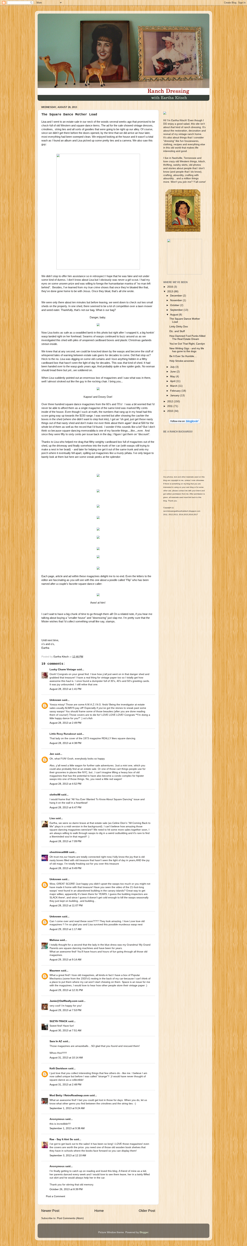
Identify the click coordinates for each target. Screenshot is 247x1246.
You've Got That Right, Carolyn (187, 343)
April (173, 381)
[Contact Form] (184, 273)
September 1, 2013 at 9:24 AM (67, 1108)
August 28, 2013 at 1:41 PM (65, 689)
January (175, 395)
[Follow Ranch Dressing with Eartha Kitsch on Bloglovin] (184, 423)
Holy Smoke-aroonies (181, 361)
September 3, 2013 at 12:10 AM (68, 1155)
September (177, 310)
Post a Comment (55, 1196)
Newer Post (50, 1211)
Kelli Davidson (58, 1068)
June (173, 371)
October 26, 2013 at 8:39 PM (66, 1189)
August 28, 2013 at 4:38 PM (65, 743)
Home (99, 1211)
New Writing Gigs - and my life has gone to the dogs (186, 350)
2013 (170, 291)
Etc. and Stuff (177, 331)
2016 (170, 286)
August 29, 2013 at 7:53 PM (65, 1010)
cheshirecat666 (59, 852)
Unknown (55, 700)
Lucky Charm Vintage (63, 669)
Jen (52, 754)
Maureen (55, 970)
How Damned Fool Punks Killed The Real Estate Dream (187, 337)
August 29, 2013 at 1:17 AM (65, 929)
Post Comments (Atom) (70, 1218)
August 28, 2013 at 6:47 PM (65, 807)
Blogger (144, 1232)
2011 (170, 406)
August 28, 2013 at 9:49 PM (65, 868)
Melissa (54, 940)
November (176, 300)
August (174, 314)
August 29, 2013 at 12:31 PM (66, 990)
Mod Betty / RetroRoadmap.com (69, 1095)
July (172, 367)
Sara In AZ (56, 1041)
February (175, 390)
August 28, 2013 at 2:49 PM (65, 722)
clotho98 (55, 794)
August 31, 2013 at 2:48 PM (65, 1084)
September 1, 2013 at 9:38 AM (67, 1128)
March (174, 386)
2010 (170, 411)
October (175, 305)
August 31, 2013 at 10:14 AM (66, 1057)
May (173, 376)
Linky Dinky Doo (178, 326)
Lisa (43, 121)
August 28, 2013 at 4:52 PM (65, 783)
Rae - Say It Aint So (61, 1139)
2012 (170, 401)
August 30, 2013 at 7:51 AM (65, 1030)
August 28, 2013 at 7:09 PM (65, 841)
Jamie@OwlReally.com (63, 1001)
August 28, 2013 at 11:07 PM (66, 905)
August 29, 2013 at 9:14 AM (65, 959)
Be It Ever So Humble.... (183, 356)
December (176, 295)
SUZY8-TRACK (58, 1021)
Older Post (147, 1211)
